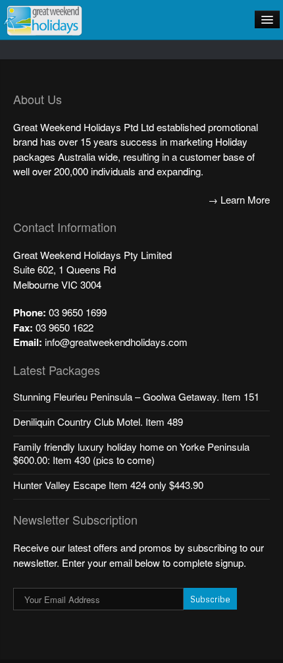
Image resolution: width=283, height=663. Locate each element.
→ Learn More (239, 199)
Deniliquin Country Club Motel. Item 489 (98, 421)
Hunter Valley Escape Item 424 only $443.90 (108, 485)
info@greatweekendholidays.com (116, 342)
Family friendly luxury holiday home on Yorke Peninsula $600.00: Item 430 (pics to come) (131, 453)
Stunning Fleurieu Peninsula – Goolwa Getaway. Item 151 (136, 396)
